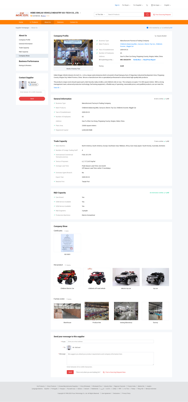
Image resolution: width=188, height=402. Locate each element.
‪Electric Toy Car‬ (150, 44)
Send (32, 99)
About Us (47, 22)
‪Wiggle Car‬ (130, 46)
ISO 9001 (67, 254)
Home (21, 22)
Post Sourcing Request (163, 14)
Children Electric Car (67, 288)
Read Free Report (149, 60)
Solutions (60, 22)
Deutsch (86, 388)
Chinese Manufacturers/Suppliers (68, 386)
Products (35, 22)
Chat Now (34, 84)
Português (54, 388)
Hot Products (41, 386)
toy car (155, 288)
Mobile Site (141, 386)
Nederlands (94, 388)
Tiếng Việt (140, 388)
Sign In (117, 5)
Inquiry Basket (162, 36)
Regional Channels (119, 386)
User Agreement (106, 393)
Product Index (132, 386)
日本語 (114, 388)
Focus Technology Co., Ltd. (80, 393)
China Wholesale (85, 386)
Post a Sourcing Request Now (114, 372)
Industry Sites (108, 386)
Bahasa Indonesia (151, 388)
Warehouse (67, 322)
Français (62, 388)
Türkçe (133, 388)
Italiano (80, 388)
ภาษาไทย (126, 388)
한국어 (108, 388)
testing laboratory (126, 322)
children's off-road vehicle (96, 288)
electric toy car (126, 288)
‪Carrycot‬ (141, 44)
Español (46, 388)
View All (56, 88)
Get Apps (156, 5)
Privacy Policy (126, 393)
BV (171, 28)
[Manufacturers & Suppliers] (30, 4)
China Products (51, 386)
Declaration (116, 393)
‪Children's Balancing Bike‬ (128, 44)
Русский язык (71, 388)
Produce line (97, 322)
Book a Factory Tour (73, 69)
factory (155, 322)
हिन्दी (120, 388)
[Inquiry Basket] (147, 5)
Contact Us (74, 22)
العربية (102, 388)
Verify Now (137, 60)
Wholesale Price (97, 386)
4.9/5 (122, 66)
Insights (149, 386)
